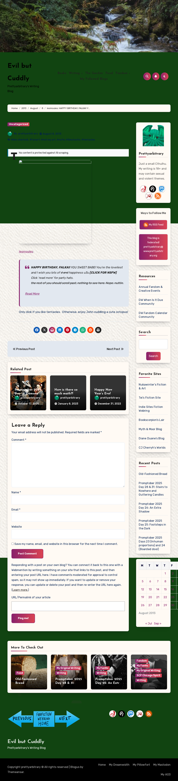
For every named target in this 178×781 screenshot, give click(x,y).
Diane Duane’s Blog (151, 438)
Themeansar (15, 772)
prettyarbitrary (28, 133)
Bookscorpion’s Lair (151, 420)
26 (142, 605)
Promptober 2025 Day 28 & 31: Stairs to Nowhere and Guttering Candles (153, 488)
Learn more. (20, 590)
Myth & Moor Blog (150, 429)
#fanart (35, 139)
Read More (32, 293)
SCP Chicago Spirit (148, 675)
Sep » (157, 623)
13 (150, 589)
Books (62, 73)
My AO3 (166, 774)
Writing (75, 73)
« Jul (148, 623)
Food (109, 73)
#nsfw (61, 139)
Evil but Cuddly (25, 741)
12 (142, 589)
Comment (18, 439)
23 (172, 597)
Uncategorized (18, 124)
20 (150, 597)
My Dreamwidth (119, 764)
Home (102, 764)
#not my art (48, 139)
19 (142, 597)
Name (16, 492)
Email (15, 509)
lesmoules (26, 251)
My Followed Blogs (94, 79)
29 (165, 605)
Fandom (122, 73)
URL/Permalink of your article (30, 597)
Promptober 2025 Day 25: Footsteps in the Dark (152, 524)
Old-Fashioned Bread (153, 474)
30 (172, 605)
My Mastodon (162, 764)
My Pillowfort (141, 764)
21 (157, 597)
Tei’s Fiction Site (150, 397)
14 (157, 589)
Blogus (74, 767)
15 (165, 589)
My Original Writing (68, 668)
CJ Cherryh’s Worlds (152, 447)
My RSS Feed (155, 224)
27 (150, 605)
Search (145, 332)
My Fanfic (102, 668)
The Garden (94, 73)
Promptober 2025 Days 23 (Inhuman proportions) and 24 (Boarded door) (152, 543)
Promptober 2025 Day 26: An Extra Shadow (150, 507)
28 (157, 605)
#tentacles (88, 139)
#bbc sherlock (19, 139)
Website (16, 526)
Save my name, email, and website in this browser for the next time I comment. (66, 544)
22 (165, 597)
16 (172, 589)
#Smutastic (73, 139)
